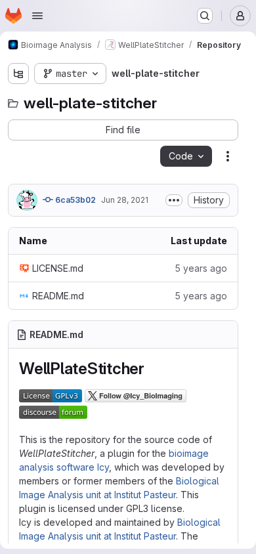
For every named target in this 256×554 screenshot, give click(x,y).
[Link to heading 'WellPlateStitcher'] (152, 368)
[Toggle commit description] (173, 200)
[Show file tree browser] (18, 73)
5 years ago (201, 268)
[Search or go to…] (205, 16)
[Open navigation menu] (37, 15)
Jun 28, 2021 (124, 200)
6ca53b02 (74, 200)
